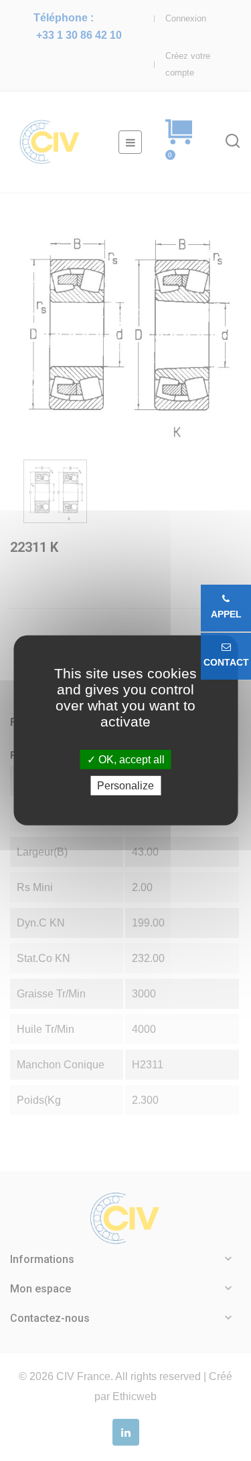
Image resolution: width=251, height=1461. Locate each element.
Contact (226, 662)
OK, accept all (130, 759)
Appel (226, 614)
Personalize (125, 785)
